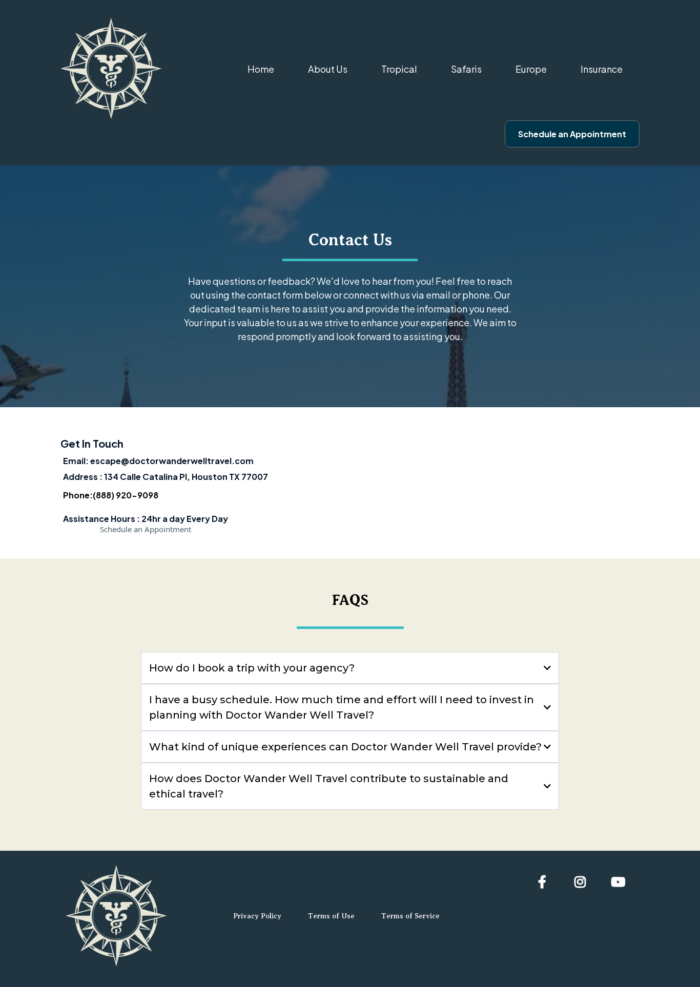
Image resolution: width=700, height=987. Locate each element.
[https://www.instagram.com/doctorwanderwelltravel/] (582, 881)
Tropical (399, 69)
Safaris (466, 69)
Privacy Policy (257, 916)
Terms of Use (331, 916)
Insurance (602, 69)
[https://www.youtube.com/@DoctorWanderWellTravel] (620, 881)
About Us (327, 69)
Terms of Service (410, 916)
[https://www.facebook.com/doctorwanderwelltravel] (545, 881)
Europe (531, 69)
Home (261, 69)
